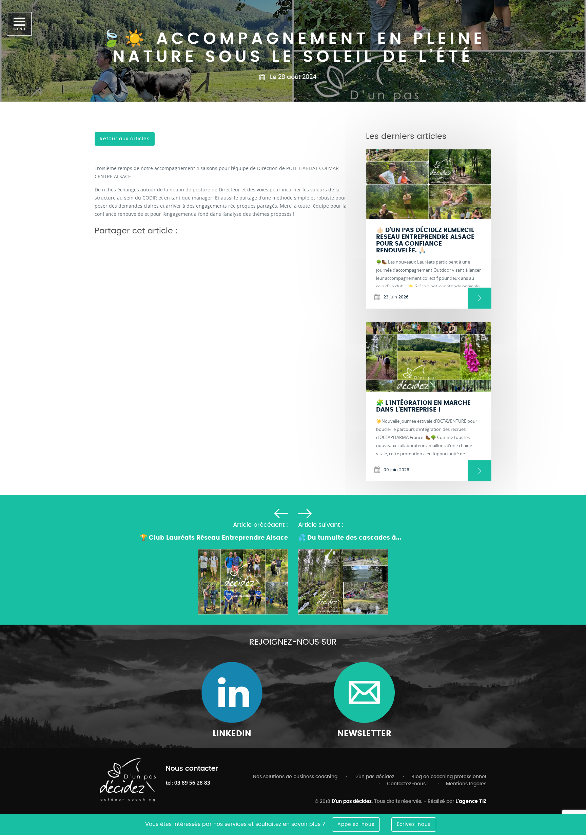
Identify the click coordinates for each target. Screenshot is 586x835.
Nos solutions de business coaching (295, 776)
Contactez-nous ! (408, 783)
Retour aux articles (125, 139)
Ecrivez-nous (414, 824)
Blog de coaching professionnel (448, 776)
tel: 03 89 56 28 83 (188, 782)
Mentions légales (466, 783)
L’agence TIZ (470, 801)
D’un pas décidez (374, 776)
